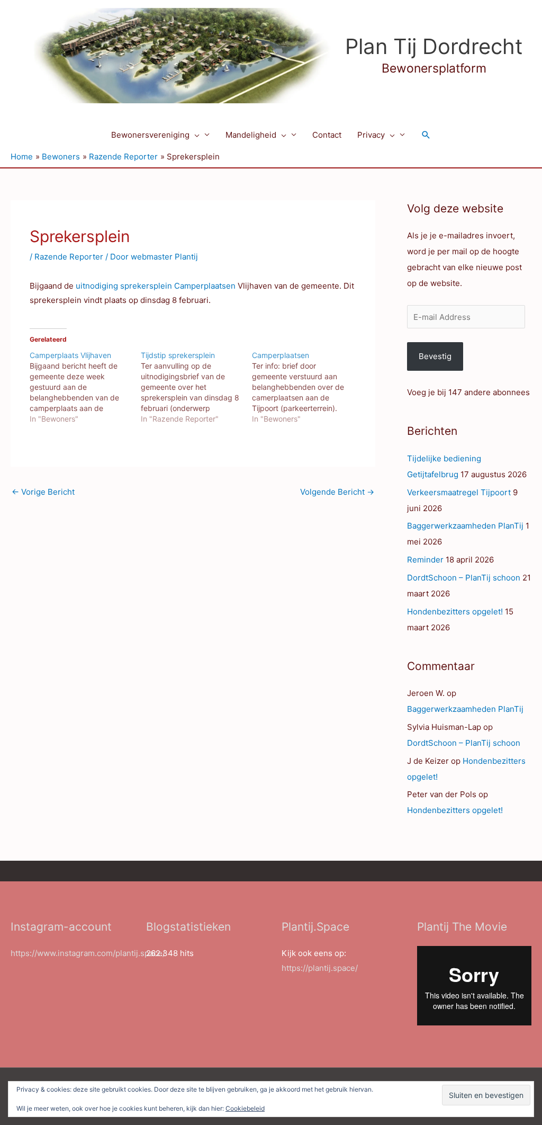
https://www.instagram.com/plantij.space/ (88, 953)
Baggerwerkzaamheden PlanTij (465, 526)
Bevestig (435, 356)
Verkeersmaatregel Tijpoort (459, 492)
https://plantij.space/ (320, 968)
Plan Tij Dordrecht (434, 46)
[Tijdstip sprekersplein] (196, 387)
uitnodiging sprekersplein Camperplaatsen (156, 286)
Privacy (371, 135)
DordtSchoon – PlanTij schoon (463, 578)
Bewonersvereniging (150, 135)
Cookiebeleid (245, 1108)
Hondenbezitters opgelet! (455, 611)
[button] (194, 135)
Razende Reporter (68, 257)
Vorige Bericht (43, 492)
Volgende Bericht (337, 492)
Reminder (425, 560)
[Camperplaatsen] (307, 387)
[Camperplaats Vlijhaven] (85, 387)
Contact (326, 135)
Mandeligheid (250, 135)
